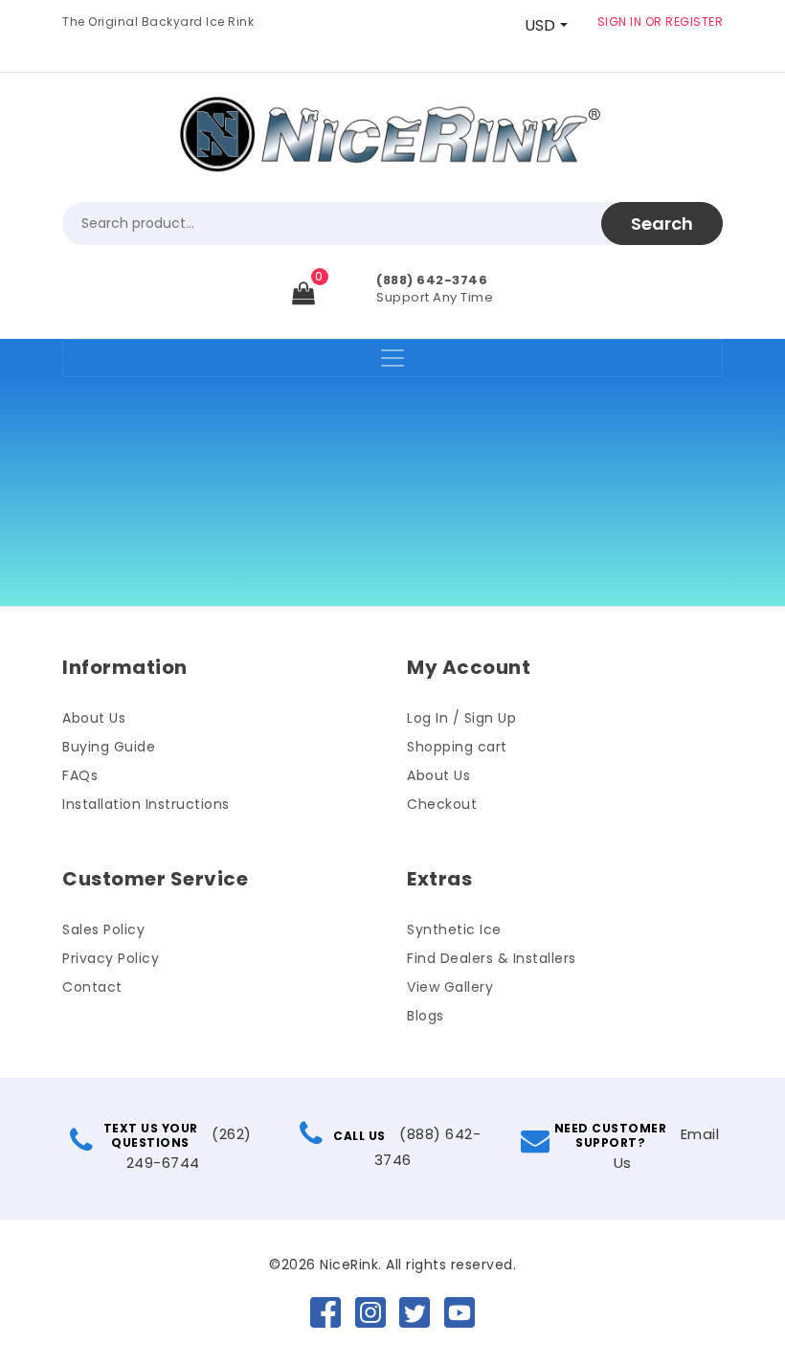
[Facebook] (325, 1311)
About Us (93, 718)
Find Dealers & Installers (491, 958)
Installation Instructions (146, 804)
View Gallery (450, 987)
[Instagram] (370, 1311)
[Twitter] (414, 1311)
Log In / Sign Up (461, 718)
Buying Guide (108, 746)
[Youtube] (459, 1311)
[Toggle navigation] (392, 358)
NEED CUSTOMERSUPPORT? (610, 1135)
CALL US (359, 1136)
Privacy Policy (110, 958)
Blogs (425, 1015)
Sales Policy (103, 929)
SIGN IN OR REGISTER (660, 21)
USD (540, 25)
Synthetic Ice (454, 929)
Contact (92, 987)
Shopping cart (457, 746)
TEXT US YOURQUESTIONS (150, 1135)
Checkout (442, 804)
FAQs (80, 775)
